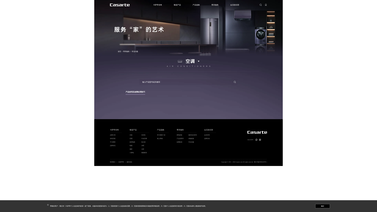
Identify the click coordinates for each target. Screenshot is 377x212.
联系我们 (112, 162)
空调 (131, 138)
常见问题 (191, 142)
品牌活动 (207, 138)
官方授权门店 (161, 135)
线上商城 (160, 138)
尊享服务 (126, 51)
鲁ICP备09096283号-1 (260, 162)
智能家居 (144, 152)
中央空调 (144, 138)
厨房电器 (132, 142)
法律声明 (121, 162)
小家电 (132, 152)
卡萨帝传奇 (114, 130)
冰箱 (131, 135)
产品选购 (160, 130)
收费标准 (179, 142)
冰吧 (142, 145)
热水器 (143, 142)
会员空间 (207, 135)
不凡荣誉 (112, 142)
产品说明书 (180, 138)
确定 (322, 206)
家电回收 (179, 135)
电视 (131, 145)
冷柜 (142, 149)
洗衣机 (143, 135)
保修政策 (191, 138)
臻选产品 (133, 130)
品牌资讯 (112, 145)
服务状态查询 (192, 135)
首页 (119, 51)
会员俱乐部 (208, 130)
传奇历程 (112, 138)
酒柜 (131, 149)
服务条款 (129, 162)
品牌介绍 (112, 135)
